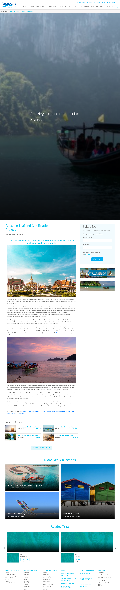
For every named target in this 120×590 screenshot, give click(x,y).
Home (24, 6)
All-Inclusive (46, 574)
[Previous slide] (4, 548)
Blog (76, 6)
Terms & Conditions (87, 570)
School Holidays (47, 586)
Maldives (26, 574)
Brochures (99, 6)
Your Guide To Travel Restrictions (68, 579)
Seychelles (27, 581)
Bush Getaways (47, 577)
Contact (101, 570)
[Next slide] (116, 548)
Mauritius (26, 572)
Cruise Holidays (47, 579)
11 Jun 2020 (11, 234)
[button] (117, 7)
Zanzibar (26, 576)
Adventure (45, 572)
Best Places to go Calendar (67, 574)
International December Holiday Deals (25, 485)
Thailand (21, 234)
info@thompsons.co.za (104, 585)
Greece (26, 584)
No (89, 254)
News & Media (9, 577)
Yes (84, 254)
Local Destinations (55, 6)
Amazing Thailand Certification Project (22, 11)
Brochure (7, 579)
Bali (25, 588)
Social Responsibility (10, 576)
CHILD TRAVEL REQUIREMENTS (66, 586)
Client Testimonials (10, 582)
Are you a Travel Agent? (91, 252)
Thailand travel (60, 333)
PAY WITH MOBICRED (68, 584)
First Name (86, 244)
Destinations (40, 6)
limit (21, 554)
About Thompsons (87, 6)
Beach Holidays (46, 576)
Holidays (68, 6)
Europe (26, 577)
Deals (31, 6)
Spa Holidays (46, 588)
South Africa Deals (71, 514)
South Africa (27, 582)
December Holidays (17, 514)
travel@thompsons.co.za (104, 577)
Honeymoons (46, 582)
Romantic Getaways (48, 584)
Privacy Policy (85, 573)
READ (39, 428)
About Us (7, 572)
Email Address (87, 237)
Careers (7, 581)
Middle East (27, 586)
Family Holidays (46, 581)
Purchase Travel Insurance (86, 585)
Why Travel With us (10, 574)
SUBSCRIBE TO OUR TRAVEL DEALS (86, 578)
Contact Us (109, 6)
